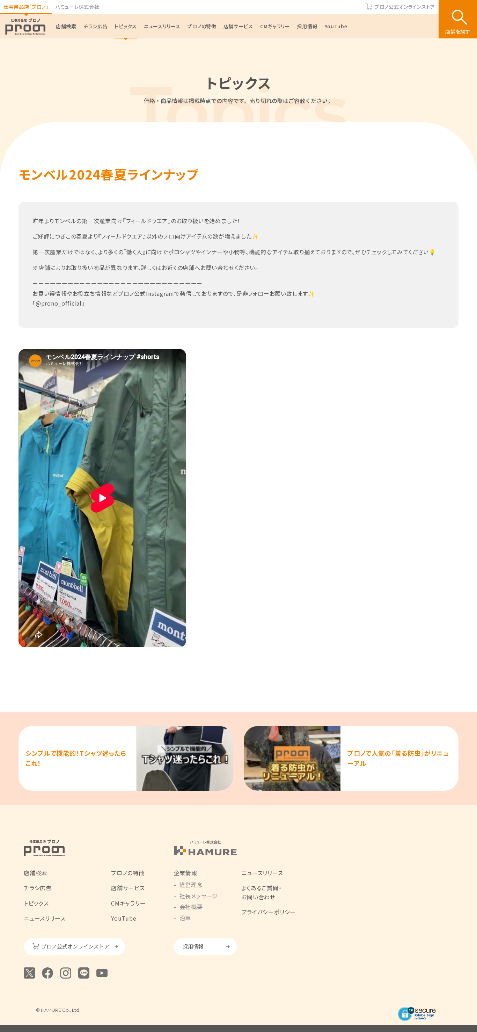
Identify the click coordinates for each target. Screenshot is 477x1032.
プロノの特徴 (201, 26)
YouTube (336, 26)
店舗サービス (238, 26)
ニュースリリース (162, 26)
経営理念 (191, 884)
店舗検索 (66, 26)
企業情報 (185, 873)
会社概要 (191, 906)
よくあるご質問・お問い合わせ (261, 892)
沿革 (185, 918)
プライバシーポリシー (268, 912)
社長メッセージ (198, 896)
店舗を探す (457, 31)
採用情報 (307, 26)
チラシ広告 (95, 26)
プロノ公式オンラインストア (405, 6)
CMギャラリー (275, 26)
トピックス (126, 26)
